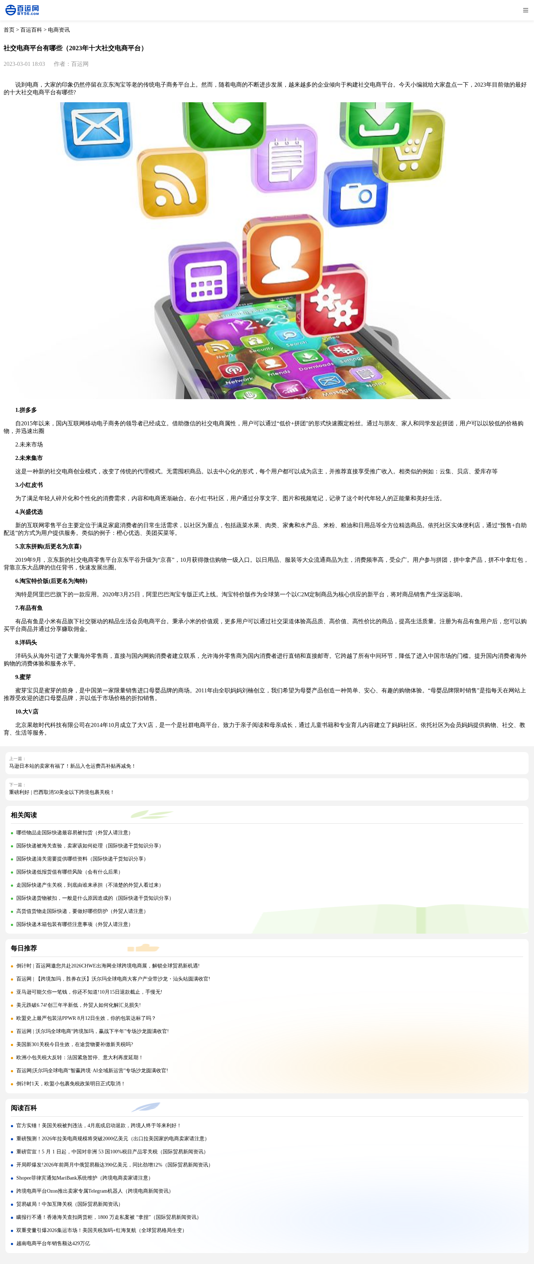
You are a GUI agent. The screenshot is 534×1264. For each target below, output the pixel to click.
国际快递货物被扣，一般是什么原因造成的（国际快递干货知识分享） (95, 898)
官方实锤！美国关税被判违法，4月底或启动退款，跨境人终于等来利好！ (99, 1125)
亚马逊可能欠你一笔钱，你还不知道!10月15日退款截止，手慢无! (89, 992)
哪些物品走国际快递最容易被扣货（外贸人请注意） (74, 832)
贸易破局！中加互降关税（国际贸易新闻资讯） (69, 1204)
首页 (9, 30)
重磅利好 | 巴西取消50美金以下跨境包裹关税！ (62, 792)
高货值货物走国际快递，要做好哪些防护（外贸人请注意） (82, 911)
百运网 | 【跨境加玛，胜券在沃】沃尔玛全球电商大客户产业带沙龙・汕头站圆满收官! (113, 979)
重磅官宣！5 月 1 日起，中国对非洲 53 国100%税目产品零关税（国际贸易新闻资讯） (112, 1151)
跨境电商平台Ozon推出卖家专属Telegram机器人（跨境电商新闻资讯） (95, 1191)
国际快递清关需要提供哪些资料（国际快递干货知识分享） (82, 859)
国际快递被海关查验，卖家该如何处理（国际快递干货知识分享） (90, 845)
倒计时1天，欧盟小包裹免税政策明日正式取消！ (71, 1083)
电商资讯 (59, 30)
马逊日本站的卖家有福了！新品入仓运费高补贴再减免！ (72, 766)
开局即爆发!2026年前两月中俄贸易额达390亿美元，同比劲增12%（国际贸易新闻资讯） (114, 1165)
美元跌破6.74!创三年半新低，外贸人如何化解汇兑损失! (78, 1005)
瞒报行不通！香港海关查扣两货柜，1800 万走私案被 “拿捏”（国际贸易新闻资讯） (109, 1217)
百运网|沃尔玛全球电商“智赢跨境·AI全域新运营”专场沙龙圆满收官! (92, 1070)
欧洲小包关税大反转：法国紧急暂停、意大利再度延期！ (79, 1057)
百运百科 (31, 30)
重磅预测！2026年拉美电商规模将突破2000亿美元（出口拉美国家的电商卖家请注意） (113, 1138)
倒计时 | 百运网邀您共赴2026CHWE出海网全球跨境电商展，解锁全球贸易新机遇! (108, 966)
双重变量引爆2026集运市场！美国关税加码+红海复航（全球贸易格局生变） (101, 1230)
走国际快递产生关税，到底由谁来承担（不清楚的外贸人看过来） (90, 885)
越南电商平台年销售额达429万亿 (53, 1243)
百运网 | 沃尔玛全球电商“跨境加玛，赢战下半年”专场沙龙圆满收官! (92, 1031)
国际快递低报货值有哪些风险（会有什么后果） (69, 872)
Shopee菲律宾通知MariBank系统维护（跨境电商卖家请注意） (84, 1178)
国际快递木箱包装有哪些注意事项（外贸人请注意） (74, 924)
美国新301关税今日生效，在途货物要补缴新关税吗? (74, 1044)
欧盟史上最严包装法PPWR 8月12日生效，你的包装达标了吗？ (87, 1018)
